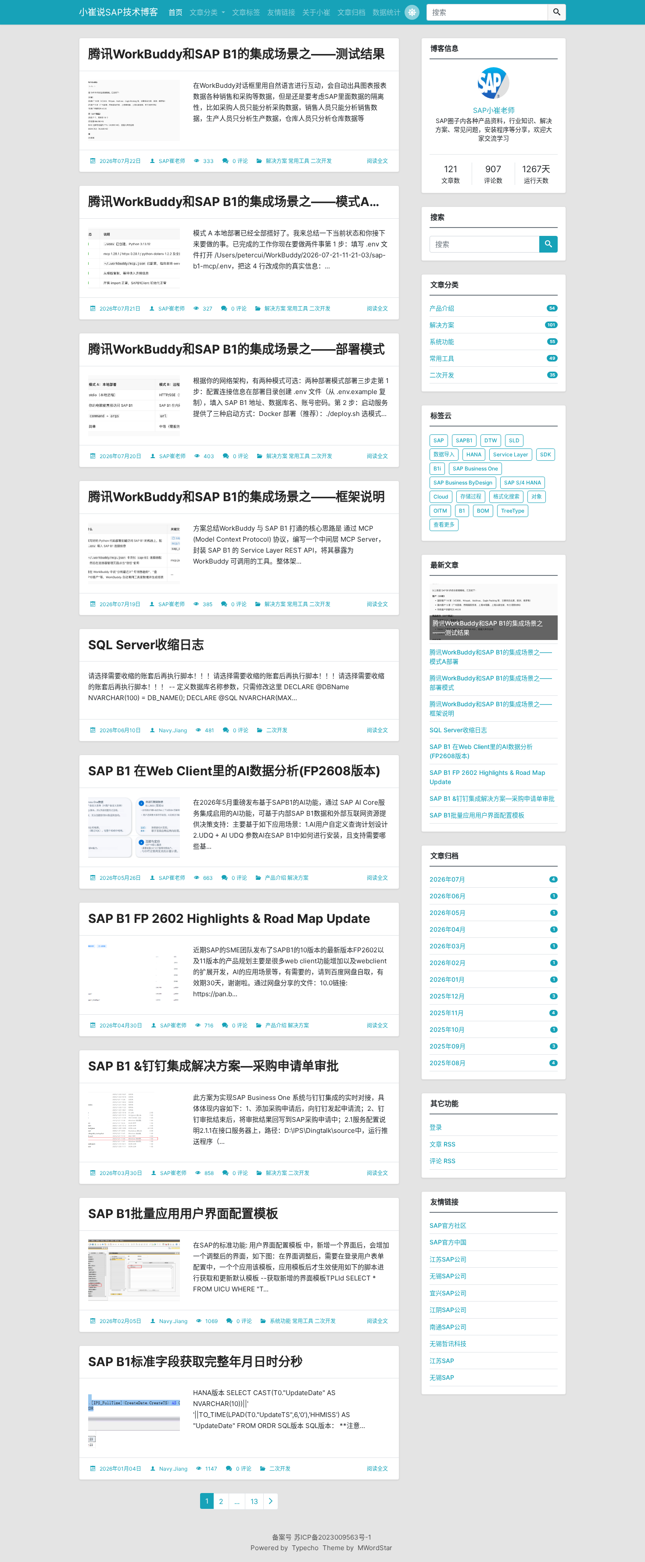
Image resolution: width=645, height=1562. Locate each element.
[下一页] (270, 1501)
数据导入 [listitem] (444, 454)
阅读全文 (377, 161)
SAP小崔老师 (494, 110)
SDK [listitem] (545, 454)
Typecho (305, 1548)
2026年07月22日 (120, 161)
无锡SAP (442, 1377)
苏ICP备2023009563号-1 (332, 1537)
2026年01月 (447, 979)
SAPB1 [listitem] (464, 440)
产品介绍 (275, 878)
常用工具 (298, 161)
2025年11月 (447, 1012)
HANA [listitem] (473, 454)
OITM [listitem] (440, 510)
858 (209, 1173)
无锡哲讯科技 (448, 1343)
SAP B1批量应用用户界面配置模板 (183, 1213)
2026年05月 (448, 912)
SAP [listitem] (439, 440)
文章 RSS (442, 1144)
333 (208, 161)
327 (207, 308)
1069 (211, 1321)
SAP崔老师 (172, 161)
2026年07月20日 (120, 456)
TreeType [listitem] (512, 510)
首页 (175, 12)
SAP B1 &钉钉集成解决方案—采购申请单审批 (213, 1066)
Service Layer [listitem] (510, 454)
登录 (436, 1127)
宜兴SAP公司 (448, 1293)
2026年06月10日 (120, 730)
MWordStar (375, 1548)
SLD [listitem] (514, 440)
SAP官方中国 (448, 1242)
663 (208, 878)
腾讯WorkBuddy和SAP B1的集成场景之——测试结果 (236, 54)
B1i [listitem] (437, 468)
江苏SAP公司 (448, 1259)
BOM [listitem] (483, 510)
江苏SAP (442, 1360)
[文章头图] (134, 110)
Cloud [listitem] (441, 496)
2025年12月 (447, 996)
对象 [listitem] (536, 496)
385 (207, 604)
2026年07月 (447, 879)
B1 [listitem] (462, 510)
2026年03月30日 (121, 1173)
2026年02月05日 (120, 1321)
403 (209, 456)
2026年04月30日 (121, 1025)
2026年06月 (448, 896)
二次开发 (321, 161)
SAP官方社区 (448, 1225)
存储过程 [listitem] (470, 496)
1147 (211, 1468)
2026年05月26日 (120, 878)
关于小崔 (316, 12)
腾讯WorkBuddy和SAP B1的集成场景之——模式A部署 (241, 201)
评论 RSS (442, 1160)
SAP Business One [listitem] (475, 468)
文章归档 (351, 12)
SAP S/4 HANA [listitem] (522, 482)
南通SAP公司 (448, 1327)
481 (209, 730)
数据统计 (387, 12)
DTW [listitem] (490, 440)
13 (254, 1501)
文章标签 (246, 12)
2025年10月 (447, 1029)
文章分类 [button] (205, 12)
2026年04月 (448, 929)
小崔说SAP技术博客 (118, 12)
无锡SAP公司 (448, 1276)
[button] (412, 12)
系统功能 (280, 1321)
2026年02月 (448, 962)
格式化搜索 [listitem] (506, 496)
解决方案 (276, 161)
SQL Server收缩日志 (146, 644)
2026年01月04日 (120, 1468)
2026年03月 (448, 946)
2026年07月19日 (120, 604)
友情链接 (281, 12)
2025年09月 (448, 1046)
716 (208, 1025)
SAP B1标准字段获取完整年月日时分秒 (195, 1361)
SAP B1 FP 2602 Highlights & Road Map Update (229, 918)
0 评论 (240, 161)
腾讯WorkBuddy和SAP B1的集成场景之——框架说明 (236, 496)
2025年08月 (448, 1063)
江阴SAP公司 (448, 1309)
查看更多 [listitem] (444, 524)
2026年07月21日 (120, 308)
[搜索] (557, 12)
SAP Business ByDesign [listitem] (463, 482)
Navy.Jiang (173, 730)
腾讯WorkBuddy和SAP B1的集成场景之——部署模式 (236, 349)
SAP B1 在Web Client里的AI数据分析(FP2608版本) (234, 770)
